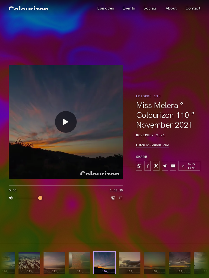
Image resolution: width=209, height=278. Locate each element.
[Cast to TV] (113, 198)
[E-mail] (173, 166)
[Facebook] (148, 166)
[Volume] (11, 198)
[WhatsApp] (139, 166)
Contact (193, 8)
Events (129, 8)
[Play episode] (66, 122)
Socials (150, 8)
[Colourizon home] (28, 8)
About (171, 8)
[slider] (66, 185)
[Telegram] (165, 166)
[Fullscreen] (121, 198)
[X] (156, 166)
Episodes (105, 8)
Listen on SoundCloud (152, 145)
